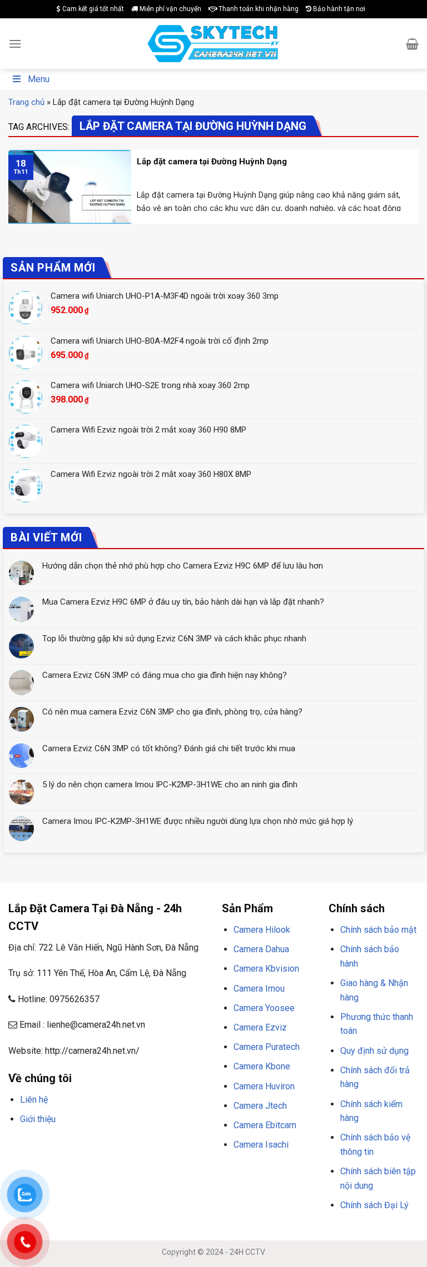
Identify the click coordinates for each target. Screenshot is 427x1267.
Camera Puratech (267, 1047)
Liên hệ (34, 1099)
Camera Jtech (260, 1105)
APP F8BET (47, 1160)
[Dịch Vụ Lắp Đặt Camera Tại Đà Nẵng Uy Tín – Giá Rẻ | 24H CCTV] (214, 43)
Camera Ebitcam (265, 1125)
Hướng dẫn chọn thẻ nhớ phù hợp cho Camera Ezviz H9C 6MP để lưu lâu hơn (182, 566)
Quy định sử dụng (374, 1050)
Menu (38, 79)
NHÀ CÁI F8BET (117, 1146)
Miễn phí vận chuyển (169, 9)
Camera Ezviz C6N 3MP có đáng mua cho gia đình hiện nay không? (164, 675)
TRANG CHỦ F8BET (62, 1146)
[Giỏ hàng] (412, 44)
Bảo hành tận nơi (338, 9)
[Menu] (15, 43)
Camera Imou (259, 988)
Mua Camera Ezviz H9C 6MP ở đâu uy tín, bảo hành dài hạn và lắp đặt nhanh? (183, 602)
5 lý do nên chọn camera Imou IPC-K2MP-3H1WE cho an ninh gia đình (169, 785)
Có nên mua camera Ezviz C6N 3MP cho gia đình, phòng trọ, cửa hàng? (172, 712)
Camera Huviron (264, 1086)
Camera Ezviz (260, 1027)
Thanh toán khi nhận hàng (258, 9)
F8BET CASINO (166, 1146)
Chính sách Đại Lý (374, 1205)
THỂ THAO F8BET (143, 1160)
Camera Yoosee (264, 1008)
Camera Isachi (261, 1144)
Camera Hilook (262, 929)
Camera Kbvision (266, 968)
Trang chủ (26, 102)
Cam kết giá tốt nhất (92, 9)
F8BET (18, 1146)
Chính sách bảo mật (378, 929)
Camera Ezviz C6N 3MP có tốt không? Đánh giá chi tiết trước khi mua (168, 748)
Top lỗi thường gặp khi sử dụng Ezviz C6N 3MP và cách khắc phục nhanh (174, 638)
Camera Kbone (262, 1066)
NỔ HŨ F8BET (88, 1160)
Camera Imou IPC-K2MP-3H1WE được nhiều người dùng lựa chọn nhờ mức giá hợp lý (197, 821)
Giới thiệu (38, 1119)
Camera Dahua (261, 949)
